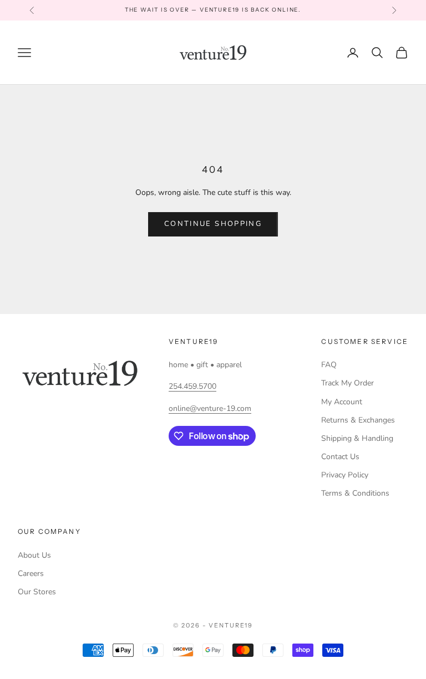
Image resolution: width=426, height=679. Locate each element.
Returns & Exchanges (358, 420)
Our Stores (37, 592)
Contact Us (340, 456)
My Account (341, 402)
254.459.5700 (192, 386)
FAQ (329, 364)
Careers (31, 573)
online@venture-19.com (210, 408)
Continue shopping (213, 224)
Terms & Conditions (355, 493)
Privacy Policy (344, 475)
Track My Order (347, 383)
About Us (34, 555)
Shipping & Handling (357, 438)
